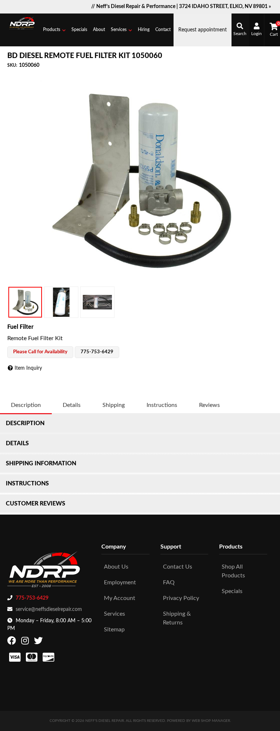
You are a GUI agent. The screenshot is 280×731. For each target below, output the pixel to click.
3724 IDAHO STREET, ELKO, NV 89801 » (225, 6)
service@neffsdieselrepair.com (49, 609)
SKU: (12, 65)
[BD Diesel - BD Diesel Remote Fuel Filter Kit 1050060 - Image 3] (97, 302)
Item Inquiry (28, 368)
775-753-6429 (32, 598)
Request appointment (202, 29)
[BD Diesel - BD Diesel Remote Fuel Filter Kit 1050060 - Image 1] (25, 302)
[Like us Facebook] (12, 642)
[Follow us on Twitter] (39, 642)
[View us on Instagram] (26, 642)
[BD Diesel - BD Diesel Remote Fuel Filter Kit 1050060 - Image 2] (61, 302)
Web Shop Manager (211, 721)
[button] (54, 30)
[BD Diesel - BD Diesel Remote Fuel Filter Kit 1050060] (140, 180)
